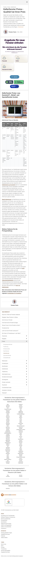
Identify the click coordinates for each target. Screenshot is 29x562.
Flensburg (21, 452)
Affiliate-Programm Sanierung (8, 517)
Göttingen (8, 441)
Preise (3, 341)
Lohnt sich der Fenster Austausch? (10, 330)
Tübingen (20, 454)
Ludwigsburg (20, 451)
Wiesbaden (8, 430)
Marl (21, 447)
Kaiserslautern (20, 439)
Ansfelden (8, 476)
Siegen (8, 457)
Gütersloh (20, 441)
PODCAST (4, 393)
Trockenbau (4, 549)
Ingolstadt (8, 447)
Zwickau (20, 436)
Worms (20, 458)
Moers (8, 455)
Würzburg (8, 439)
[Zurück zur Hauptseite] (14, 495)
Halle (21, 410)
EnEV (23, 268)
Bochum (7, 422)
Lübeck (20, 415)
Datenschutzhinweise (6, 523)
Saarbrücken (20, 423)
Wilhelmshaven (20, 453)
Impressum (3, 528)
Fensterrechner (5, 328)
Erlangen (7, 463)
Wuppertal (8, 423)
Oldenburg (21, 430)
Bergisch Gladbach (7, 459)
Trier (21, 435)
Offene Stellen (4, 537)
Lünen (21, 446)
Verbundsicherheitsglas (7, 280)
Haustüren (4, 385)
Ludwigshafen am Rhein (20, 429)
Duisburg (7, 417)
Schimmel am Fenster (7, 320)
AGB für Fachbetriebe (6, 526)
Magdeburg (21, 411)
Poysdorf (20, 476)
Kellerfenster (6, 353)
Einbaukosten (6, 348)
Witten (20, 434)
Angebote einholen (5, 534)
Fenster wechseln (6, 382)
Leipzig (8, 418)
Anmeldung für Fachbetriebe (7, 515)
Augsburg (20, 404)
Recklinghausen (8, 442)
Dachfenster (6, 351)
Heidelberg (8, 435)
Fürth (8, 454)
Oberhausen (20, 412)
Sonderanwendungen (7, 376)
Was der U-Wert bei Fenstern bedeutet (11, 314)
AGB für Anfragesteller (6, 525)
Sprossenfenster (7, 355)
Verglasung (4, 371)
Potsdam (8, 434)
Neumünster (20, 463)
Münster (7, 429)
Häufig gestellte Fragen (6, 532)
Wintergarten (5, 379)
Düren (21, 443)
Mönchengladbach (7, 433)
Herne (21, 424)
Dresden (7, 421)
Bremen (7, 415)
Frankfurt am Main (7, 409)
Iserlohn (20, 440)
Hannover (8, 416)
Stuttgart (7, 411)
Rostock (20, 417)
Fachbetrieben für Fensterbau (14, 293)
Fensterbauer (4, 520)
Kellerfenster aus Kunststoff (8, 184)
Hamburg (8, 405)
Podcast (3, 536)
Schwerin (20, 442)
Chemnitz (20, 406)
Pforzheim (8, 448)
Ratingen (20, 445)
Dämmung (3, 544)
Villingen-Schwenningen (20, 457)
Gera (8, 460)
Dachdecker (4, 522)
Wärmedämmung (6, 374)
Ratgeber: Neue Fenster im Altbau (10, 317)
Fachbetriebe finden (6, 387)
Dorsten (20, 460)
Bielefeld (7, 424)
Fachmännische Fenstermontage (10, 322)
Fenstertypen (5, 363)
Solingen (20, 428)
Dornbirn (20, 475)
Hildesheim (8, 461)
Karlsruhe (8, 428)
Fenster (3, 547)
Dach (2, 545)
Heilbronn (8, 443)
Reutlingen (8, 453)
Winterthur (8, 488)
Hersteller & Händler (6, 390)
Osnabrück (21, 427)
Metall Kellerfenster (6, 199)
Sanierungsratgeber (5, 550)
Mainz (21, 421)
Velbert (20, 449)
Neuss (21, 433)
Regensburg (8, 440)
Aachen (20, 405)
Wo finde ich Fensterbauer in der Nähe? (11, 333)
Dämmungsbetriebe (5, 518)
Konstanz (20, 459)
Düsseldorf (8, 412)
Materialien (4, 360)
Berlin (8, 404)
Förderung (5, 346)
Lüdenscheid (20, 461)
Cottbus (7, 452)
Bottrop (7, 445)
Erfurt (21, 418)
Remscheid (8, 451)
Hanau (20, 448)
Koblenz (7, 458)
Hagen (20, 416)
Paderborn (8, 436)
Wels (8, 475)
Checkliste (4, 336)
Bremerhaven (7, 449)
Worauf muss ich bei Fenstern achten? (11, 325)
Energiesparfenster (7, 344)
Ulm (8, 446)
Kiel (20, 409)
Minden (20, 455)
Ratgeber (4, 338)
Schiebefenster (6, 357)
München (8, 406)
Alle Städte (18, 401)
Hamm (20, 422)
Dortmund (8, 410)
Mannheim (8, 427)
